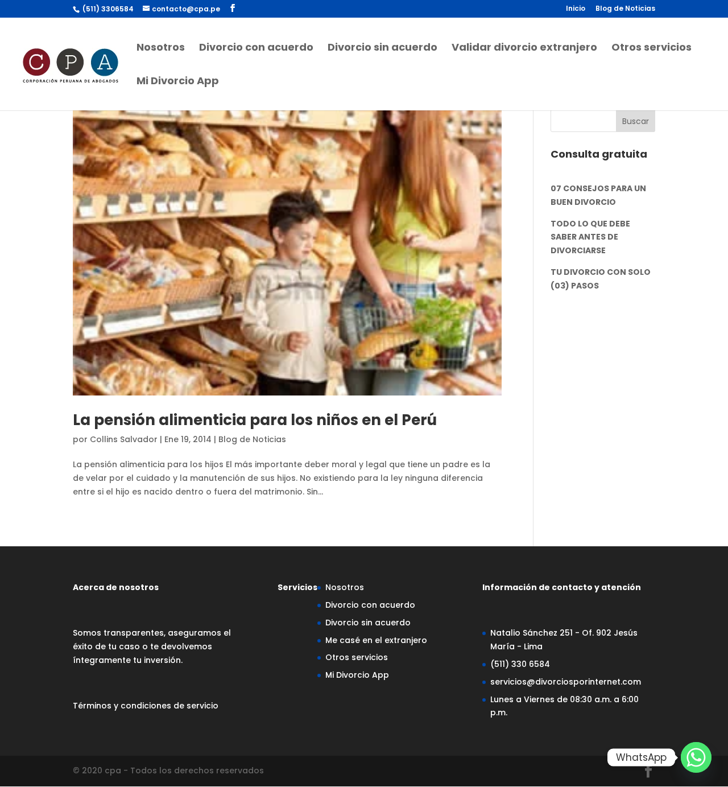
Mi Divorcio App (177, 82)
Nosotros (160, 48)
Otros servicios (651, 48)
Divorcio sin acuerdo (382, 48)
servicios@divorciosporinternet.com (565, 681)
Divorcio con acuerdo (256, 48)
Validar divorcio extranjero (524, 48)
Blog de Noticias (625, 9)
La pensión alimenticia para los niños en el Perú (255, 420)
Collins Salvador (124, 439)
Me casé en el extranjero (376, 640)
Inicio (575, 9)
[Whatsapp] (696, 757)
